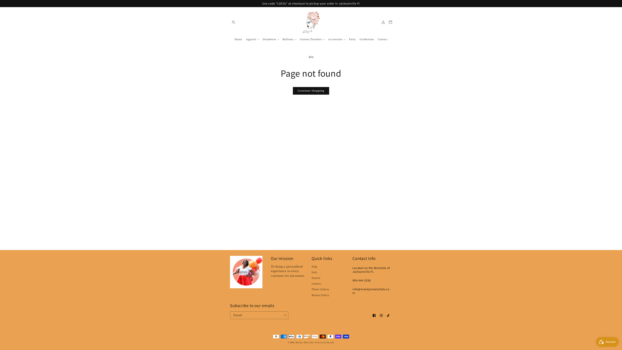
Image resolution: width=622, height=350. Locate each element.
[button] (233, 22)
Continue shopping (311, 90)
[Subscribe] (284, 315)
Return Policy (320, 295)
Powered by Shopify (324, 343)
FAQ (314, 266)
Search (316, 278)
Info (314, 272)
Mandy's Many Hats (305, 343)
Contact (316, 283)
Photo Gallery (320, 289)
